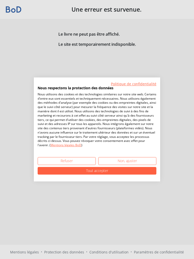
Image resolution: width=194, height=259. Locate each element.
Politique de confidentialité (133, 83)
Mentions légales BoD (66, 145)
